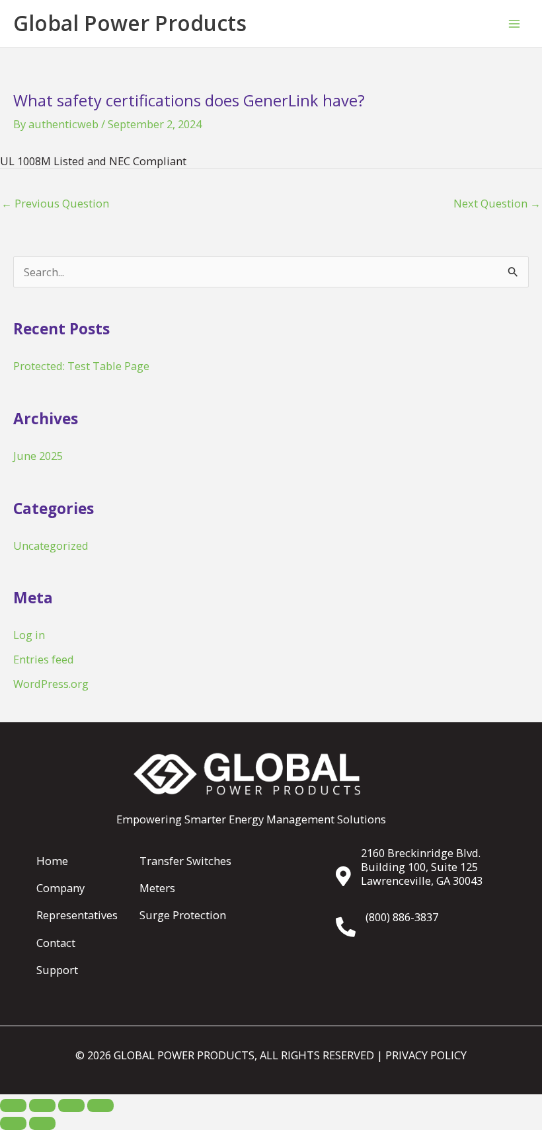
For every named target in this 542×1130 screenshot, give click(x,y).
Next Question (497, 203)
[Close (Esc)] (100, 1105)
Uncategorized (51, 545)
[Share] (71, 1105)
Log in (29, 634)
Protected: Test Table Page (81, 365)
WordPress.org (51, 683)
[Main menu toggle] (514, 23)
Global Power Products (130, 23)
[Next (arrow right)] (42, 1123)
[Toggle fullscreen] (42, 1105)
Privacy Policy (426, 1055)
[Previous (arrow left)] (13, 1123)
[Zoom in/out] (13, 1105)
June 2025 (38, 455)
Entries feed (43, 659)
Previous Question (55, 203)
